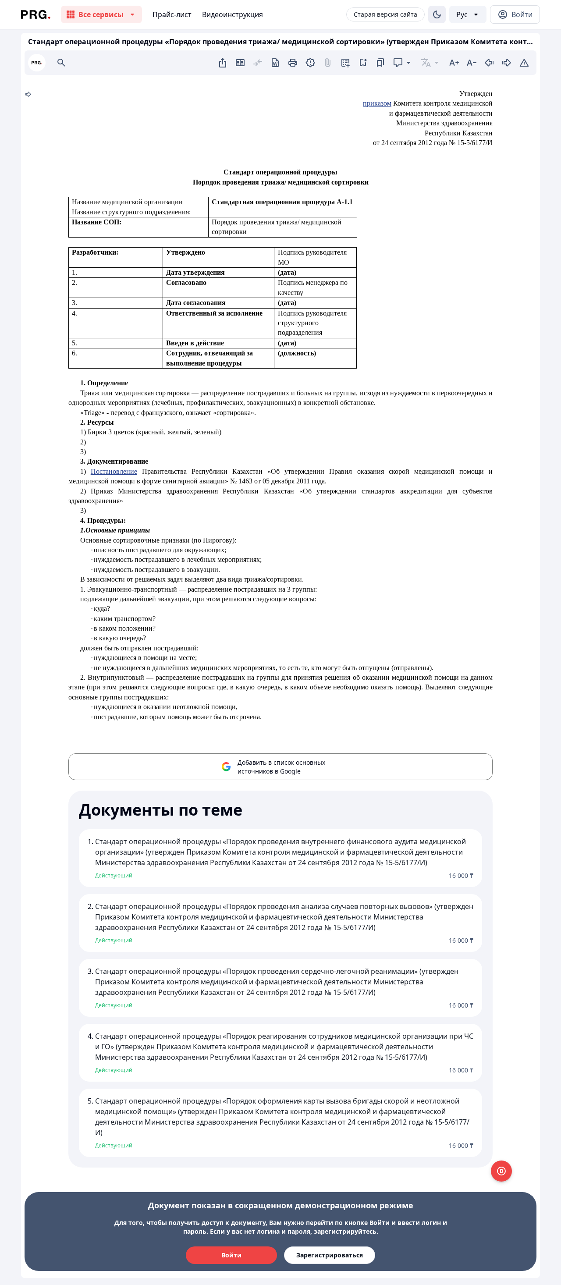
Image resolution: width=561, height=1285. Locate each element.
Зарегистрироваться (329, 1255)
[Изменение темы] (437, 14)
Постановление (114, 471)
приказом (377, 103)
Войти (231, 1255)
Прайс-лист (172, 14)
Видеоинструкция (232, 14)
